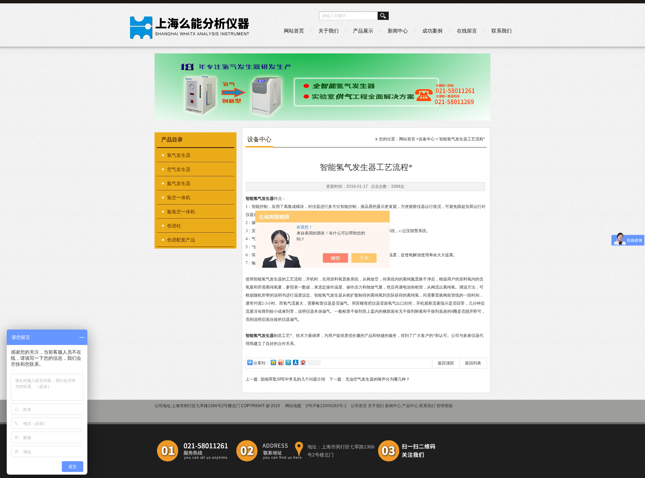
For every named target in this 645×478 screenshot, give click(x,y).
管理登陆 (444, 405)
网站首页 (294, 31)
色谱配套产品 (181, 240)
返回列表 (473, 363)
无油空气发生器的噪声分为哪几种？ (377, 379)
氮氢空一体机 (181, 211)
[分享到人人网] (295, 362)
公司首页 (359, 405)
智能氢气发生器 (260, 198)
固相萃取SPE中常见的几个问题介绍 (293, 379)
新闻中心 (398, 31)
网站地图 (293, 405)
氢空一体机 (178, 197)
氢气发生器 (178, 155)
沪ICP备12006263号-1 (326, 405)
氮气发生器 (178, 183)
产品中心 (410, 405)
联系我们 (501, 31)
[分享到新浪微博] (280, 362)
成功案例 (432, 31)
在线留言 (467, 31)
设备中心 (427, 139)
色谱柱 (174, 225)
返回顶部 (446, 363)
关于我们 (328, 31)
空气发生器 (178, 169)
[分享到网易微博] (302, 362)
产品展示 (363, 31)
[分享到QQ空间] (273, 362)
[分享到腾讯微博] (288, 362)
